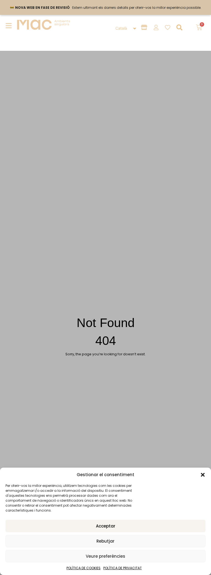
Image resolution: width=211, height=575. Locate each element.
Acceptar (105, 526)
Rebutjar (105, 541)
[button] (203, 475)
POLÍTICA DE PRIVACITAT (122, 568)
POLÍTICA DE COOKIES (83, 568)
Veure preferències (105, 556)
